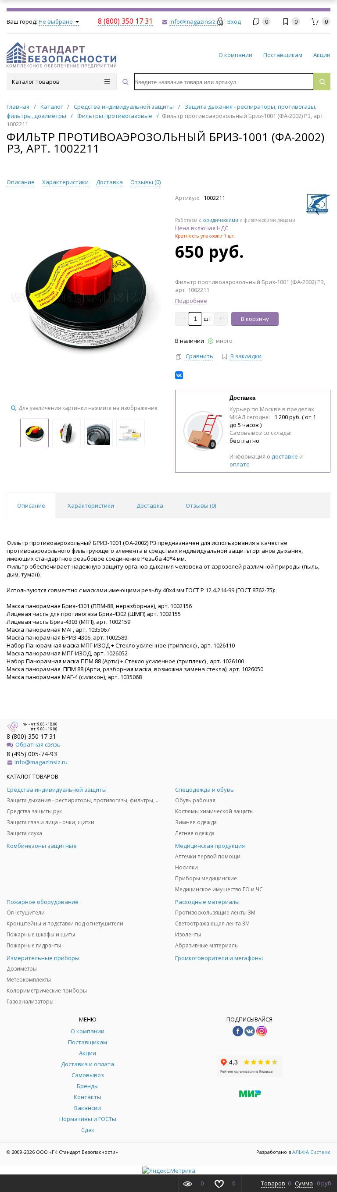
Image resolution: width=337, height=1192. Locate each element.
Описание (21, 182)
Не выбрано (56, 21)
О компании (235, 55)
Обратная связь (38, 744)
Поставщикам (282, 55)
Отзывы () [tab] (201, 505)
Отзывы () (145, 182)
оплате (239, 464)
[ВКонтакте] (179, 375)
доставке (285, 456)
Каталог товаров (36, 81)
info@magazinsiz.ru (41, 762)
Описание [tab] (31, 505)
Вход (234, 21)
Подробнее (191, 301)
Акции (321, 55)
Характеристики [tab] (91, 505)
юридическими (220, 220)
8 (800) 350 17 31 (31, 736)
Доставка (109, 182)
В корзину (255, 319)
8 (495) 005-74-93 (32, 754)
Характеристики (65, 182)
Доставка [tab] (149, 505)
